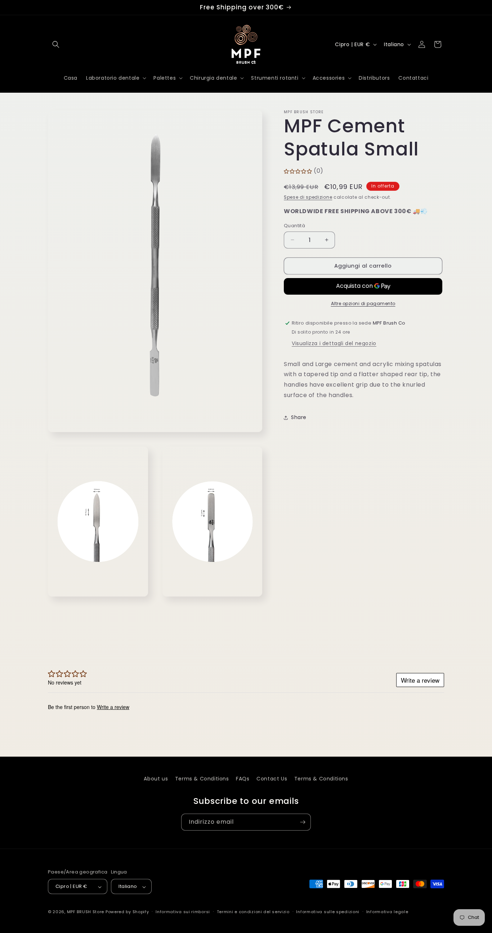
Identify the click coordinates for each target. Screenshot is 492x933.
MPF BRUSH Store (85, 912)
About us (156, 778)
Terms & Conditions (202, 778)
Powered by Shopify (127, 912)
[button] (56, 44)
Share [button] (299, 417)
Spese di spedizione (308, 197)
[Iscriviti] (302, 822)
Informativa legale (387, 912)
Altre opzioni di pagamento (363, 303)
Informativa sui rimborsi (183, 912)
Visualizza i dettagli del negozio (334, 343)
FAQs (242, 778)
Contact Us (271, 778)
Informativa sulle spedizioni (327, 912)
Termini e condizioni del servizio (253, 912)
